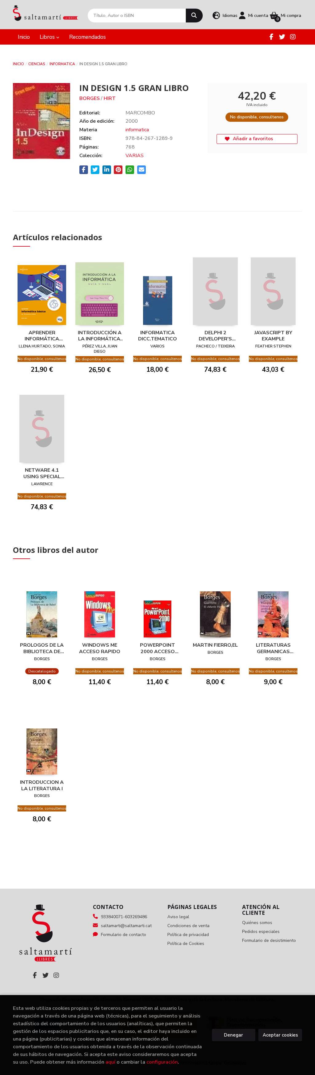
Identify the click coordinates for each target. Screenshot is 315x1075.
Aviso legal (178, 917)
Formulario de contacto (123, 935)
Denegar (233, 1035)
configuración (162, 1061)
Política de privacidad (188, 935)
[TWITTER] (282, 37)
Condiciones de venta (188, 926)
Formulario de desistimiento (269, 940)
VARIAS (135, 155)
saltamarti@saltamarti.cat (126, 926)
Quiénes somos (257, 923)
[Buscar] (194, 15)
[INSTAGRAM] (292, 37)
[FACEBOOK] (271, 37)
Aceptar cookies (280, 1035)
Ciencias (36, 63)
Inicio (18, 63)
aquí (110, 1061)
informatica (62, 63)
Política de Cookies (185, 943)
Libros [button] (48, 37)
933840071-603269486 (124, 917)
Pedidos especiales (261, 931)
